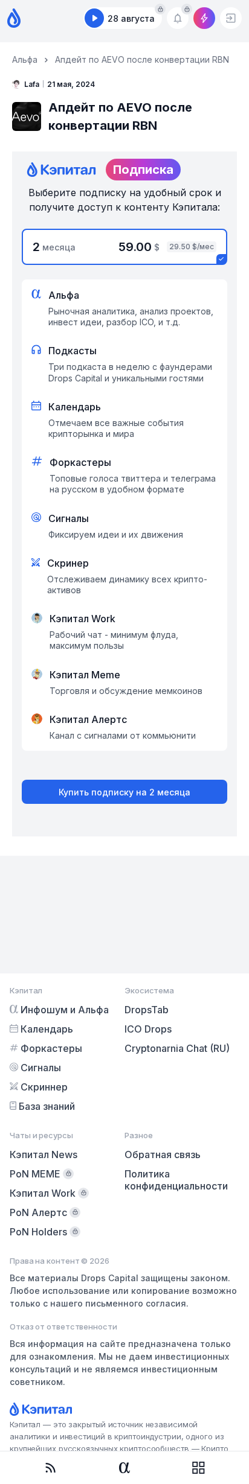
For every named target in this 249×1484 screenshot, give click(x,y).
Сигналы (41, 1068)
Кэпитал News (43, 1154)
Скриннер (44, 1087)
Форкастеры (51, 1048)
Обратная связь (162, 1154)
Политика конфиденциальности (176, 1180)
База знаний (47, 1106)
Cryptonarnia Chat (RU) (177, 1048)
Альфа (24, 59)
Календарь (47, 1029)
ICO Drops (148, 1029)
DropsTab (146, 1010)
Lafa (31, 84)
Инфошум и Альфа (65, 1010)
